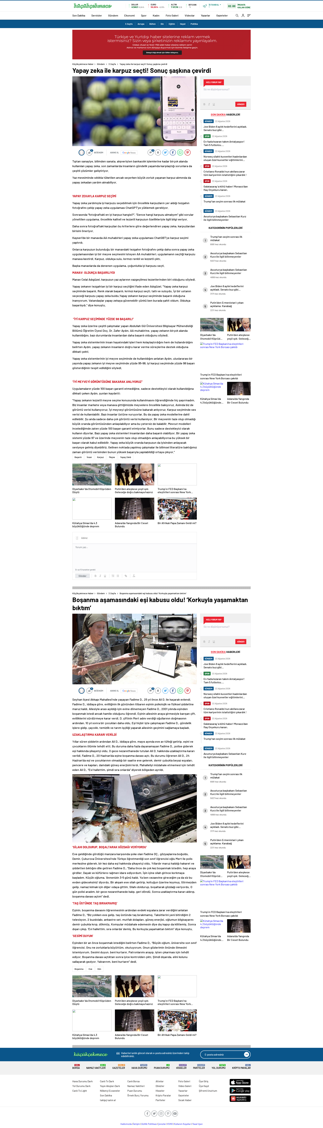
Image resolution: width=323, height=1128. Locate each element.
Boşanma (79, 969)
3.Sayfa (129, 24)
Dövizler (160, 1085)
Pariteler (199, 1066)
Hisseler (181, 1066)
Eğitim (172, 24)
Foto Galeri (172, 15)
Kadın (156, 15)
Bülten (152, 24)
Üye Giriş (203, 1081)
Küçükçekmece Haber (83, 64)
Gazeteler (222, 15)
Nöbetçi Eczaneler (110, 1090)
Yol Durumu (219, 1066)
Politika (194, 24)
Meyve (112, 457)
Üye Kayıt (204, 1085)
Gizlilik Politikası (149, 1124)
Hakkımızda (126, 1124)
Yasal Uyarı (197, 1124)
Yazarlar (205, 15)
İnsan (89, 457)
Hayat (183, 24)
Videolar (190, 15)
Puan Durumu (162, 1066)
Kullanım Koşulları (182, 1124)
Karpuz (100, 457)
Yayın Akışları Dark (110, 1085)
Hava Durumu (139, 1066)
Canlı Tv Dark (107, 1081)
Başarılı (78, 457)
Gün (99, 969)
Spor (144, 15)
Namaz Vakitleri (96, 1066)
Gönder (82, 575)
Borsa (76, 1066)
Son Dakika (78, 15)
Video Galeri (184, 1085)
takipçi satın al (108, 1100)
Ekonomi (129, 15)
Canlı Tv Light (79, 1090)
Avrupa (141, 24)
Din (162, 24)
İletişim (136, 1124)
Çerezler (162, 1124)
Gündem (113, 15)
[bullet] (117, 576)
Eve (90, 969)
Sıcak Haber (185, 1100)
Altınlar (160, 1081)
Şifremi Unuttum (208, 1090)
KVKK (170, 1124)
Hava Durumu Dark (82, 1081)
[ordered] (113, 576)
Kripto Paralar (241, 1066)
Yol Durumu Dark (81, 1085)
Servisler (96, 15)
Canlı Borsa (133, 1081)
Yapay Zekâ (125, 457)
